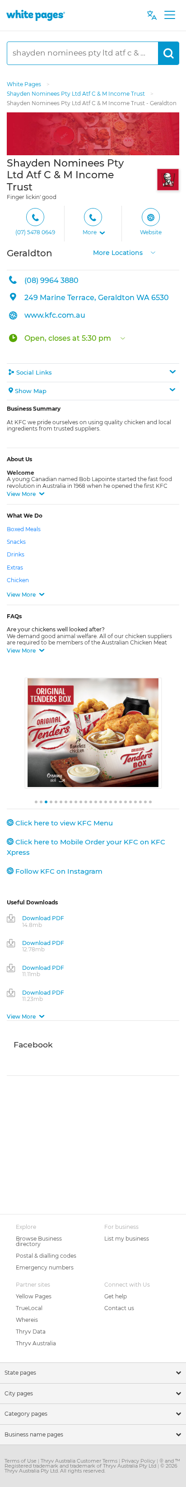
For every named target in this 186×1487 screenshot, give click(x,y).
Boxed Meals (24, 529)
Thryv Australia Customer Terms (80, 1461)
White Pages (24, 84)
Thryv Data (31, 1331)
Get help (115, 1296)
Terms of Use (21, 1461)
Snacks (16, 541)
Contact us (119, 1308)
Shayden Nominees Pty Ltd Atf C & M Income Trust (76, 93)
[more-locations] (153, 252)
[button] (93, 223)
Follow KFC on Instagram (58, 871)
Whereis (27, 1319)
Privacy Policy (139, 1461)
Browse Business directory (39, 1241)
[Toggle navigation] (169, 15)
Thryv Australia (36, 1343)
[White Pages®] (35, 15)
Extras (15, 567)
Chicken (18, 580)
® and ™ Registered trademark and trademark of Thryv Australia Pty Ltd (92, 1463)
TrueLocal (29, 1308)
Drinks (15, 554)
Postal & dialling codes (46, 1255)
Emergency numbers (45, 1267)
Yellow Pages (33, 1296)
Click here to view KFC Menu (63, 823)
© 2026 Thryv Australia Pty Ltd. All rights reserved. (91, 1468)
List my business (126, 1238)
